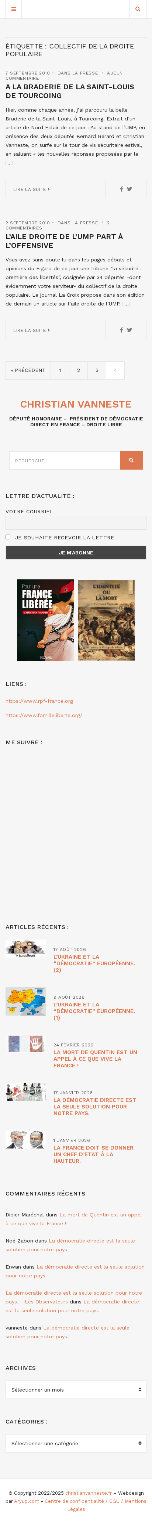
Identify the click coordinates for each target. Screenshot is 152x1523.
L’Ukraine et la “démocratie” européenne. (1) (94, 1011)
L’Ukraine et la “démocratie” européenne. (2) (94, 963)
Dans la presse (78, 73)
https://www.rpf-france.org (39, 701)
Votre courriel (29, 511)
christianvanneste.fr (88, 1493)
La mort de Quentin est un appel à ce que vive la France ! (95, 1059)
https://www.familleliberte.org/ (44, 715)
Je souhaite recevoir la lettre (63, 537)
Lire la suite (30, 189)
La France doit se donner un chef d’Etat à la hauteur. (93, 1154)
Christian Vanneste (76, 404)
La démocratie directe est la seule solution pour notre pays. (95, 1107)
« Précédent (28, 370)
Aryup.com (26, 1501)
